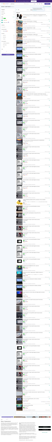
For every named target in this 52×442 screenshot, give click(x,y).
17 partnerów (13, 432)
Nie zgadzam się (45, 429)
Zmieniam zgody (44, 432)
